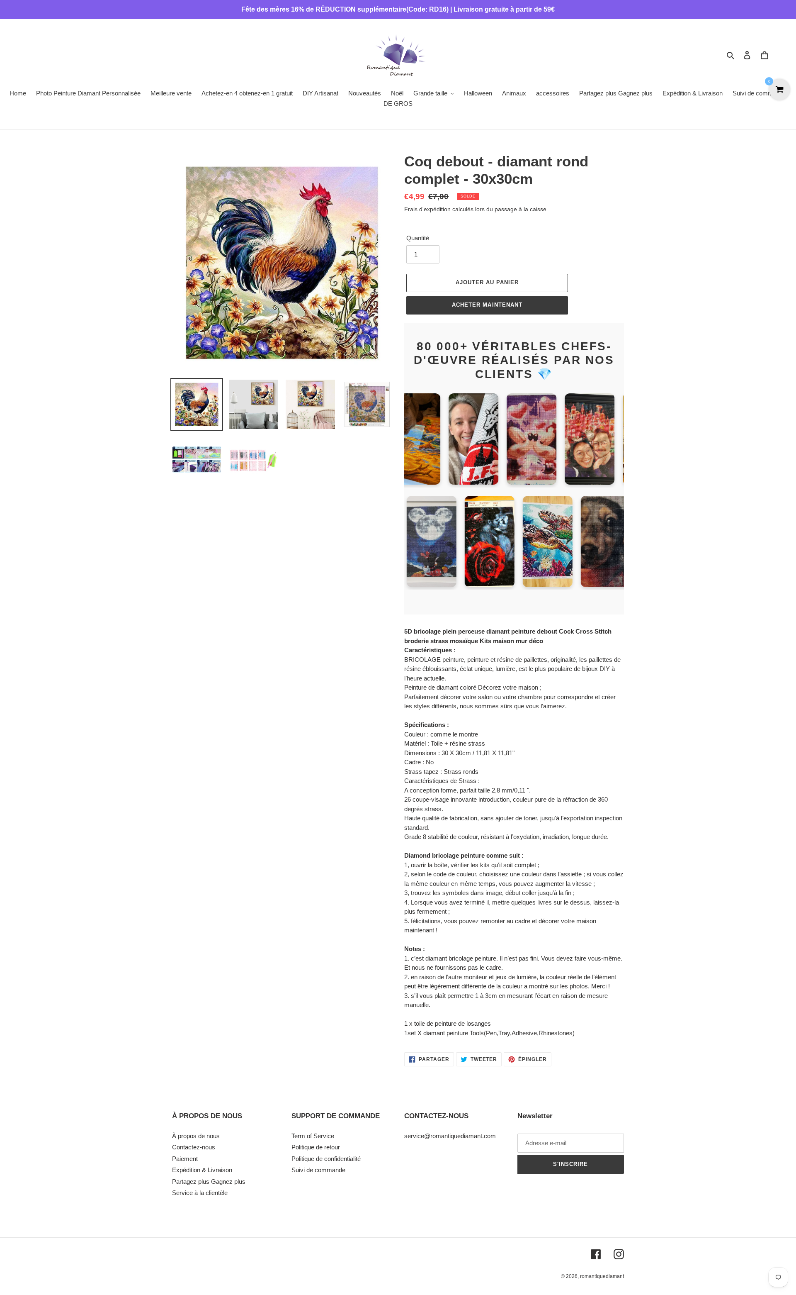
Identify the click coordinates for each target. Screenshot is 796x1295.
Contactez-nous (193, 1147)
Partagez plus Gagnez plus (208, 1181)
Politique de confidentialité (326, 1158)
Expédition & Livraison (202, 1169)
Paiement (185, 1158)
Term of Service (312, 1135)
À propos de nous (196, 1135)
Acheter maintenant (487, 305)
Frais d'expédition (427, 209)
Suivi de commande (318, 1169)
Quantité (417, 237)
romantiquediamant (602, 1276)
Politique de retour (315, 1147)
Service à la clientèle (200, 1192)
